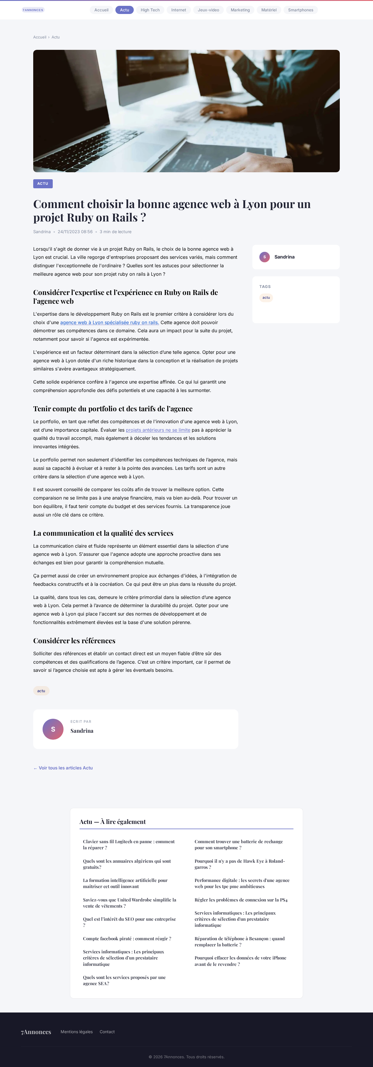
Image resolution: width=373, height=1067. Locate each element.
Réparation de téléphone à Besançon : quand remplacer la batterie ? (240, 942)
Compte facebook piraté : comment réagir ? (127, 938)
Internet (178, 10)
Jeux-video (208, 10)
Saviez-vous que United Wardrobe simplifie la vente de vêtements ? (129, 903)
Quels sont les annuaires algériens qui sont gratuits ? (127, 864)
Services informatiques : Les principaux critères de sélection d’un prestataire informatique (123, 958)
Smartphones (300, 10)
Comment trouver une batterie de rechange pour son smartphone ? (239, 844)
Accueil (101, 10)
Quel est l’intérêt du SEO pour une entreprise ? (129, 922)
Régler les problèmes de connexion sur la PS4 (241, 900)
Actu (124, 10)
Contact (107, 1031)
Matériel (269, 10)
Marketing (240, 10)
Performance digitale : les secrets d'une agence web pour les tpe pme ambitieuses (242, 883)
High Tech (150, 10)
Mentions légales (77, 1031)
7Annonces (36, 1031)
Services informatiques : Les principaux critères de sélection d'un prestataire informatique (235, 919)
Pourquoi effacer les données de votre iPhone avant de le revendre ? (240, 961)
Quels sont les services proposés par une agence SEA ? (124, 980)
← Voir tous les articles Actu (63, 768)
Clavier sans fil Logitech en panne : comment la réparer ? (129, 844)
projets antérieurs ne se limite (158, 430)
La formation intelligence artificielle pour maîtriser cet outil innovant (125, 883)
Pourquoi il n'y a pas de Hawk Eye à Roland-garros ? (240, 864)
